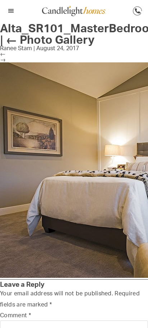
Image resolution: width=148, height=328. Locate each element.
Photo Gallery (50, 39)
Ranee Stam (16, 48)
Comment (15, 315)
